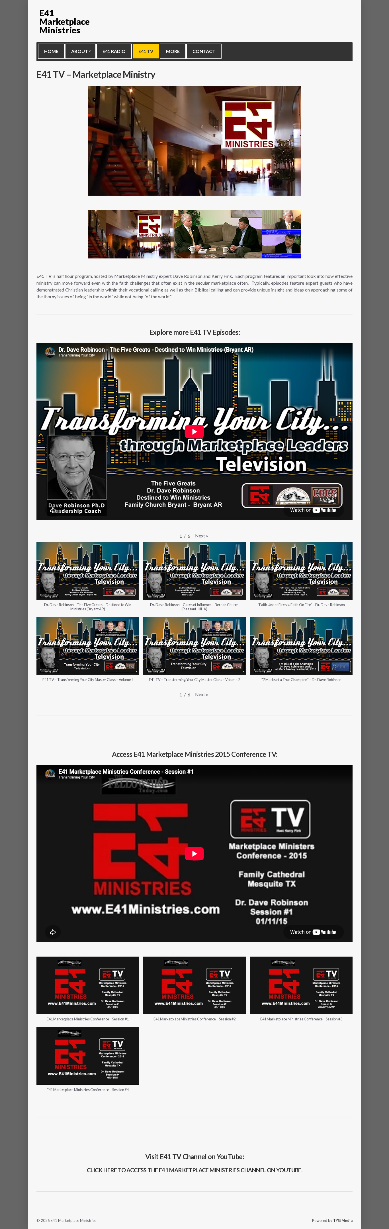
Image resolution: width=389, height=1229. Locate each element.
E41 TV (145, 51)
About (79, 51)
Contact (204, 51)
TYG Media (343, 1220)
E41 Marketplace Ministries (64, 21)
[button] (201, 535)
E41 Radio (114, 51)
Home (51, 51)
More (173, 51)
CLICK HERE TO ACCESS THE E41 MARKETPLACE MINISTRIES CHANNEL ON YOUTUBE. (194, 1170)
